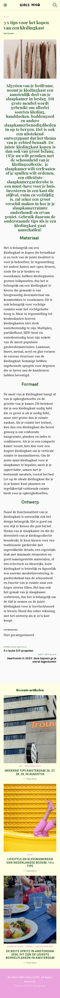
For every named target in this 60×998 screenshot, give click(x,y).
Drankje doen (15, 946)
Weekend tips (33, 766)
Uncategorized (44, 946)
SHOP (30, 855)
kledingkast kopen (33, 146)
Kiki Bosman (9, 33)
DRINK (29, 946)
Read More (31, 779)
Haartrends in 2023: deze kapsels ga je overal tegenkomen (31, 659)
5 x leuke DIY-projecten (18, 650)
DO (20, 766)
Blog (7, 17)
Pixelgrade (39, 985)
